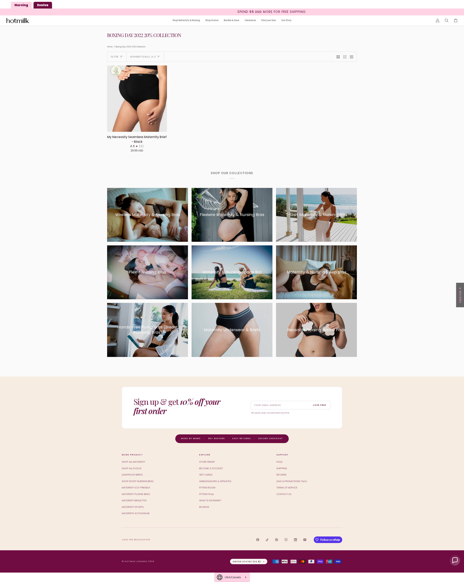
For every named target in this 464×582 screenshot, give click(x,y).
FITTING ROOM (207, 487)
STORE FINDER (207, 462)
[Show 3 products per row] (344, 57)
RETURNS (281, 474)
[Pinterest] (276, 539)
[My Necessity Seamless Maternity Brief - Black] (137, 98)
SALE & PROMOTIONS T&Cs (291, 481)
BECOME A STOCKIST (211, 468)
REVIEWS (204, 507)
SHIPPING (281, 468)
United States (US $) (247, 561)
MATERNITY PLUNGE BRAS (136, 494)
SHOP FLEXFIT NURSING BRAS (138, 481)
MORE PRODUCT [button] (132, 454)
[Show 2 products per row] (338, 57)
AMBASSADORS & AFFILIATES (215, 481)
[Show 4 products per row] (352, 57)
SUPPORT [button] (282, 454)
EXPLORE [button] (204, 454)
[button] (186, 20)
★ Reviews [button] (460, 295)
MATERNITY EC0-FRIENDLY (136, 487)
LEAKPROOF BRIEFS (132, 474)
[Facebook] (257, 539)
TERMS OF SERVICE (286, 487)
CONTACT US (283, 494)
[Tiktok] (267, 539)
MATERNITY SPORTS (133, 507)
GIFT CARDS (205, 474)
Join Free (319, 405)
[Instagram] (286, 539)
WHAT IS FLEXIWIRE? (210, 500)
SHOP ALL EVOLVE (132, 468)
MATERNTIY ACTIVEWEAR (136, 513)
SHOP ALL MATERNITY (133, 462)
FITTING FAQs (206, 494)
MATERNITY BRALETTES (134, 500)
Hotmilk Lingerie (136, 561)
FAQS (279, 462)
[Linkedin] (295, 539)
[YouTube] (304, 539)
